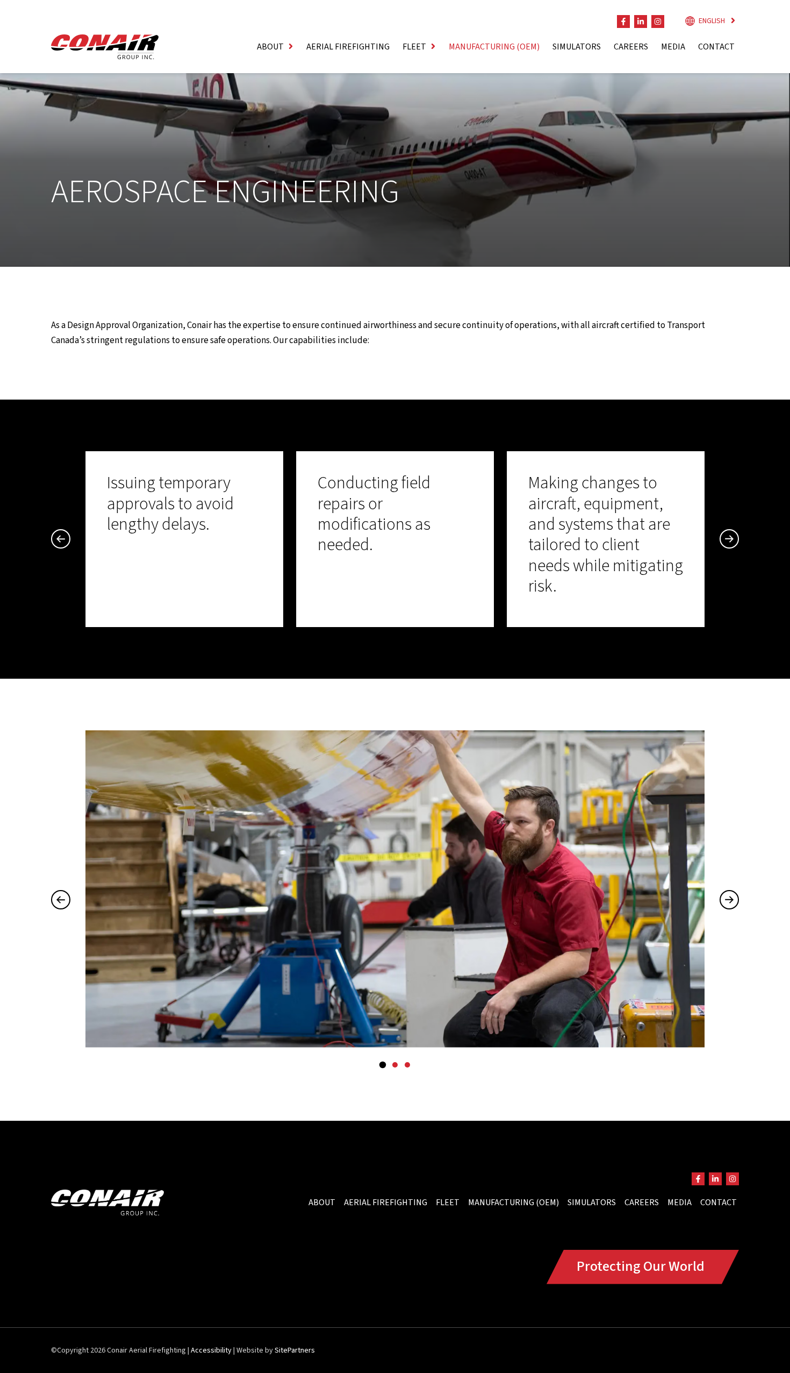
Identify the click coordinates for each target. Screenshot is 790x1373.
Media (673, 47)
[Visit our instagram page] (657, 21)
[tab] (382, 1065)
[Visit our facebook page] (623, 21)
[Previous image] (60, 899)
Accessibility (211, 1350)
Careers (631, 47)
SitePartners (295, 1350)
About (321, 1202)
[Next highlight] (729, 539)
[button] (275, 47)
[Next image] (729, 899)
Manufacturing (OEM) (494, 47)
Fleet (447, 1202)
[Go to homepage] (105, 46)
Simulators (576, 47)
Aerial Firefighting (348, 47)
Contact (716, 47)
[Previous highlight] (60, 539)
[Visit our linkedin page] (640, 21)
